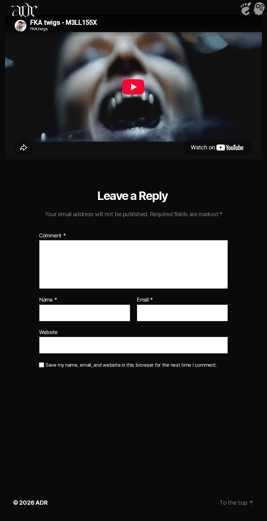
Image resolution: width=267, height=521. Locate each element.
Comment (52, 236)
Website (48, 332)
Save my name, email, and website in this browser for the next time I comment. (131, 365)
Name (48, 300)
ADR (41, 502)
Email (145, 300)
